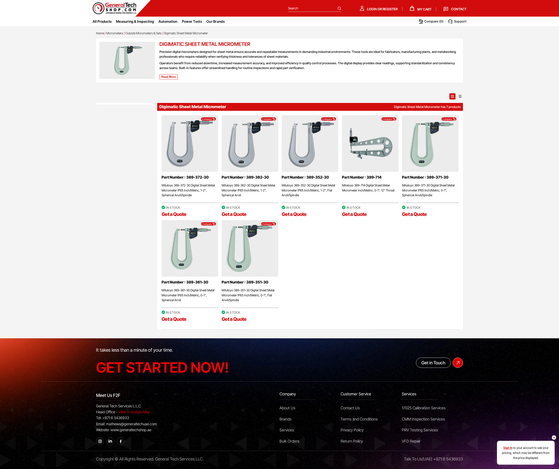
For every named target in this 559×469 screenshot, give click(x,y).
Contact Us (350, 408)
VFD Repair (411, 441)
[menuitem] (135, 21)
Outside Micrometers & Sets (143, 33)
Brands (286, 419)
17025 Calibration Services (424, 408)
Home (100, 33)
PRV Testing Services (420, 430)
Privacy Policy (352, 430)
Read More (168, 76)
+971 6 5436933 (448, 459)
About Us (287, 408)
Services (287, 430)
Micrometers (114, 33)
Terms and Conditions (359, 419)
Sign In (507, 448)
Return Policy (352, 441)
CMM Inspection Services (423, 419)
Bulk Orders (289, 441)
